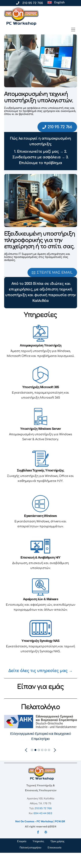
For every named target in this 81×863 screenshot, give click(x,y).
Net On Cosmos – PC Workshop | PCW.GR (40, 820)
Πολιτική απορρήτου (30, 847)
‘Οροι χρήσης (57, 841)
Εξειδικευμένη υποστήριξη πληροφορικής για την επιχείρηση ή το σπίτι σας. (39, 240)
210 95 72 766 (60, 127)
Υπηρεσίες (38, 841)
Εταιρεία (21, 841)
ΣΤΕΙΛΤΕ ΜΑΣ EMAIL (55, 272)
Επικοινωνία (54, 847)
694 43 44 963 (43, 812)
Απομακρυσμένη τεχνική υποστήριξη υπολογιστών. (38, 97)
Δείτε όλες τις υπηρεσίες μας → (40, 671)
